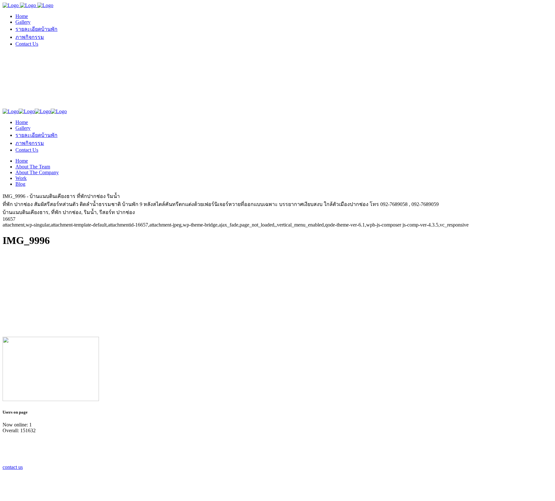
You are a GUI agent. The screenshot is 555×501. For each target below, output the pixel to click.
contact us (13, 467)
